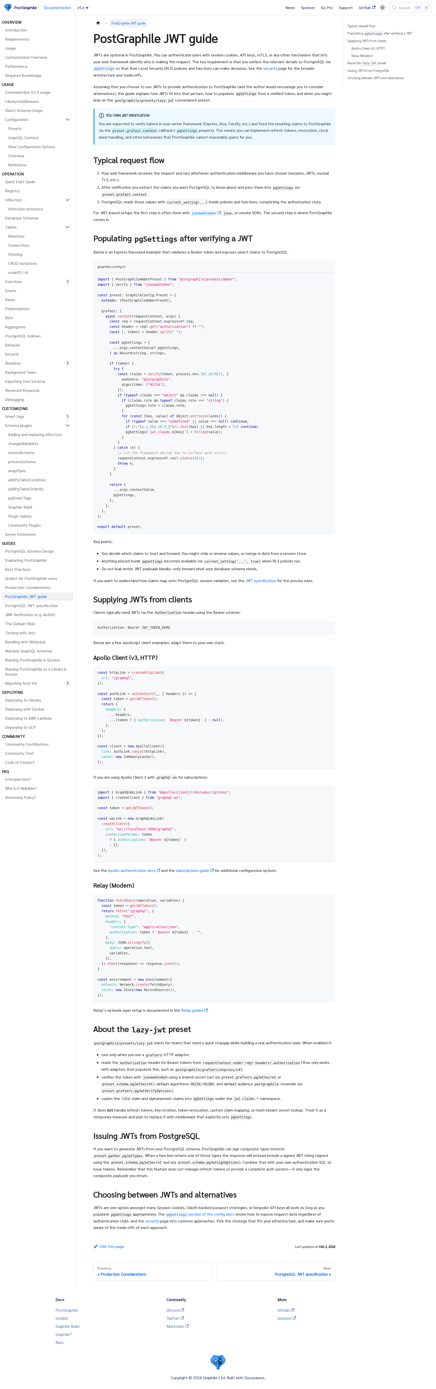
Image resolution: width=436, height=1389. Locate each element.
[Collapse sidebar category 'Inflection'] (67, 200)
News (290, 7)
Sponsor (308, 7)
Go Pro (327, 7)
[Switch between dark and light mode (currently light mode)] (382, 8)
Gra (62, 1318)
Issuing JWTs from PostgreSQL (368, 70)
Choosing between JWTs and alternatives (375, 78)
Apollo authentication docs (132, 870)
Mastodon (175, 1326)
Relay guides (192, 1010)
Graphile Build (67, 1326)
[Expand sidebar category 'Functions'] (67, 281)
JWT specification (261, 580)
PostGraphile (67, 1310)
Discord (173, 1310)
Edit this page (112, 1246)
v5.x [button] (80, 7)
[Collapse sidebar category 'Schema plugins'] (67, 425)
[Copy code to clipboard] (329, 279)
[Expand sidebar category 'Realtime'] (67, 363)
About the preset (366, 63)
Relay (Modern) (362, 55)
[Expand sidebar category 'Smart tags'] (67, 416)
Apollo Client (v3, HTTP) (368, 48)
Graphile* (64, 1334)
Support (346, 7)
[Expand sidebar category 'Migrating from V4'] (67, 683)
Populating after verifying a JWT (379, 33)
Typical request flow (361, 26)
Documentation (57, 7)
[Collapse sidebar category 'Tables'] (67, 227)
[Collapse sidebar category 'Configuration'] (67, 119)
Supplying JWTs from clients (366, 41)
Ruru (59, 1342)
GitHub (365, 7)
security (270, 68)
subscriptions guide (192, 870)
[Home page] (98, 23)
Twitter (173, 1318)
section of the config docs (200, 1214)
